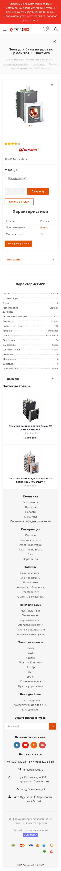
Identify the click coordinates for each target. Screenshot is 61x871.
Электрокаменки (30, 642)
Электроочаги (30, 591)
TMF (30, 672)
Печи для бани (30, 694)
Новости (30, 511)
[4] (15, 143)
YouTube (25, 745)
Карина (30, 657)
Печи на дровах (30, 700)
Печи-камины (30, 615)
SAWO (30, 653)
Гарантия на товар (30, 549)
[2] (9, 143)
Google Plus (42, 745)
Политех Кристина (30, 662)
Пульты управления (30, 686)
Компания (30, 496)
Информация (30, 529)
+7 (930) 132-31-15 (18, 761)
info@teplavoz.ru (33, 769)
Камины (30, 567)
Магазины (30, 516)
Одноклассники (33, 745)
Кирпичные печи (30, 620)
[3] (12, 143)
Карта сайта (30, 559)
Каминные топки (30, 573)
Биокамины (30, 582)
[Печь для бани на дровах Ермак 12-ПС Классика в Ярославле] (30, 103)
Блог (30, 554)
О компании (30, 502)
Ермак (44, 227)
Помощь (30, 535)
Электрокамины (30, 577)
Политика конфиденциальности (30, 521)
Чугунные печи (30, 610)
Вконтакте (17, 745)
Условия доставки (30, 544)
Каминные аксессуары (30, 596)
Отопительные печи (30, 624)
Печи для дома (30, 604)
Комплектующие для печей (30, 704)
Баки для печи (30, 709)
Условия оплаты (31, 540)
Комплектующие (30, 681)
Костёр (30, 667)
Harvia (30, 648)
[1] (6, 143)
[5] (19, 143)
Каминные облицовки (30, 587)
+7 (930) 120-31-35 (42, 761)
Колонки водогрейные (30, 629)
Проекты (30, 507)
